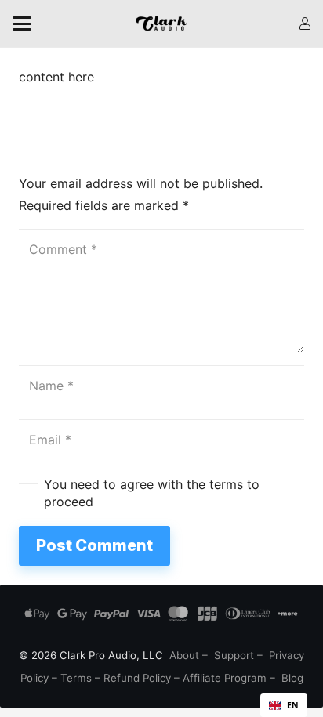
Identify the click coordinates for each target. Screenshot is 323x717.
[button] (22, 23)
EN (293, 705)
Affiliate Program (225, 678)
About (184, 655)
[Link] (304, 23)
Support (234, 655)
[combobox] (283, 705)
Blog (292, 678)
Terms (76, 678)
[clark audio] (162, 23)
